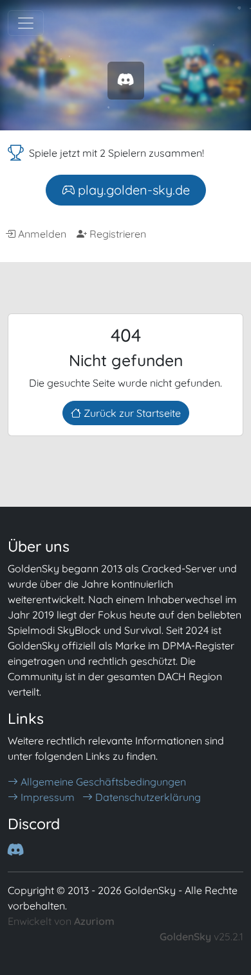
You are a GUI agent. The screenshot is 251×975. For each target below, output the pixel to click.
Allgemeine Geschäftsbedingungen (102, 781)
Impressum (46, 797)
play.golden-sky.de (132, 190)
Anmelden (40, 233)
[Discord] (126, 80)
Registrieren (116, 233)
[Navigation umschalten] (26, 23)
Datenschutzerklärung (147, 797)
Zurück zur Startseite (131, 413)
